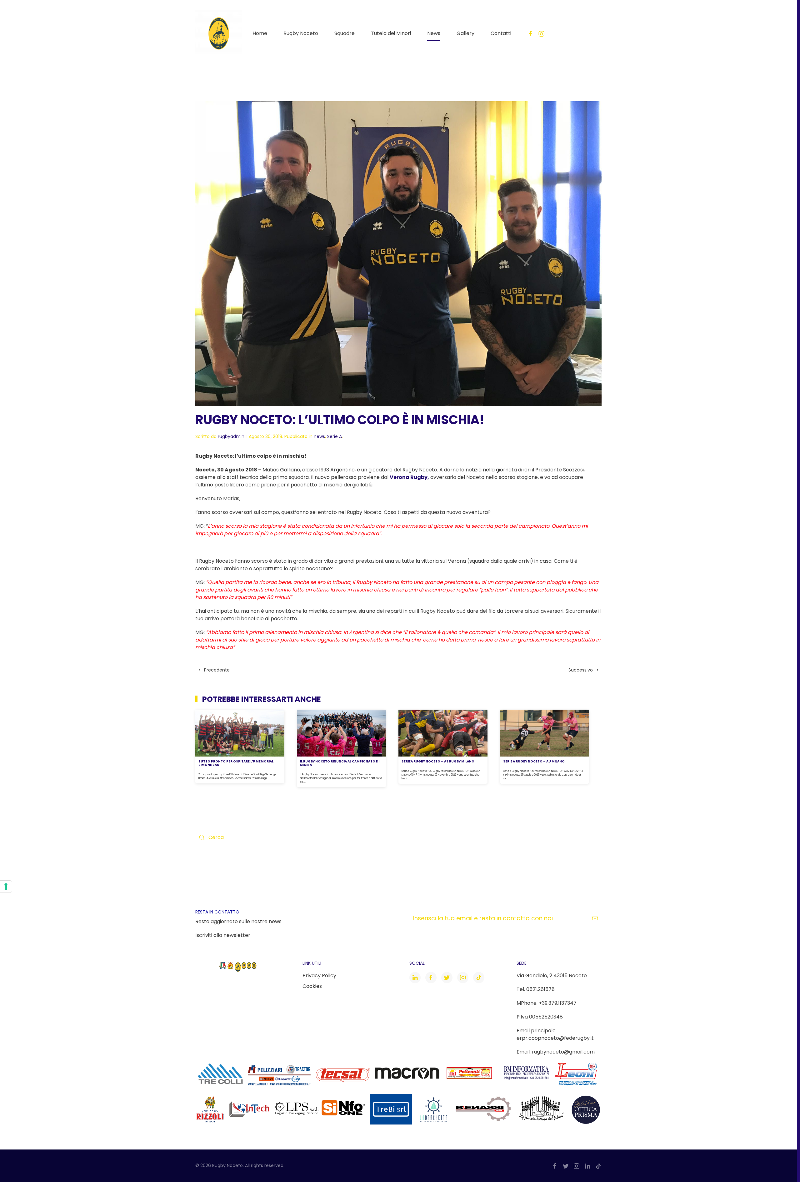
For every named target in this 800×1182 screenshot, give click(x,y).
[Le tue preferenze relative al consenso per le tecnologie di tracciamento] (6, 887)
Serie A (334, 436)
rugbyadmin (231, 436)
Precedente (216, 670)
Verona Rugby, (409, 477)
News (433, 33)
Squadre (344, 33)
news (319, 436)
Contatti (501, 33)
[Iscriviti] (595, 918)
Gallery (465, 33)
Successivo (581, 670)
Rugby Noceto (300, 33)
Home (259, 33)
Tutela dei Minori (391, 33)
